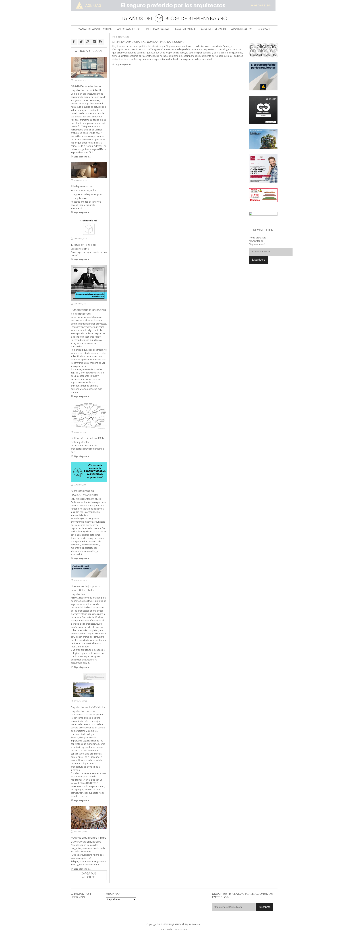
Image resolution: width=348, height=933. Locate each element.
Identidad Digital (157, 29)
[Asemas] (174, 5)
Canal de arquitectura (95, 29)
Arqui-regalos (241, 29)
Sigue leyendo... (123, 64)
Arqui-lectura (185, 29)
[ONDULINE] (263, 195)
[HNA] (263, 168)
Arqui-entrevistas (213, 29)
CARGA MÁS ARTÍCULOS (88, 875)
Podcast (264, 29)
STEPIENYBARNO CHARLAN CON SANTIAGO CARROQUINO (148, 41)
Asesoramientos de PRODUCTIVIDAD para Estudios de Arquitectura (86, 494)
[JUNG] (263, 110)
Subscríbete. (181, 929)
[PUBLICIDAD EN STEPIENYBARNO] (263, 50)
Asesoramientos (128, 29)
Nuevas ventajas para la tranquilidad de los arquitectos (86, 590)
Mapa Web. (166, 929)
